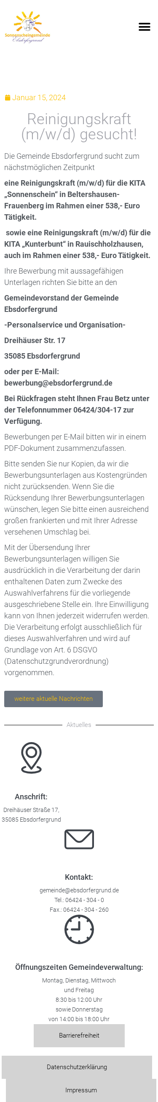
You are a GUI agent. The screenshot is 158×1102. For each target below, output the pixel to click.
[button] (144, 27)
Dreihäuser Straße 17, (31, 810)
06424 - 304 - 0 (84, 900)
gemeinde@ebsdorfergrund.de (79, 890)
